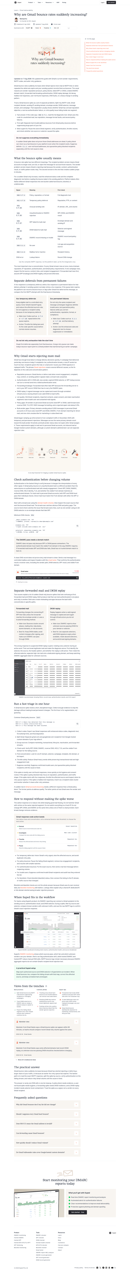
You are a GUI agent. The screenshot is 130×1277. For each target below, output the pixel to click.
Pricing (64, 2)
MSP (58, 2)
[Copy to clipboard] (77, 525)
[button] (46, 986)
